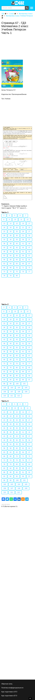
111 (11, 395)
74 (10, 271)
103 (12, 387)
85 (17, 371)
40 (17, 243)
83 (4, 371)
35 (17, 239)
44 (10, 247)
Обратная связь (6, 684)
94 (10, 379)
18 (4, 227)
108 (19, 391)
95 (17, 379)
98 (4, 383)
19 (10, 227)
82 (29, 367)
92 (29, 375)
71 (23, 267)
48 (4, 251)
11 (21, 219)
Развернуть (5, 204)
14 (10, 223)
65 (17, 263)
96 (23, 379)
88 (4, 375)
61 (23, 259)
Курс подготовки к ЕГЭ (9, 695)
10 (15, 219)
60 (17, 259)
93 (4, 379)
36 (23, 239)
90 (17, 375)
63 (4, 263)
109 (26, 391)
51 (23, 251)
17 (29, 223)
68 (4, 267)
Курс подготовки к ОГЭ (9, 692)
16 (23, 223)
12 (27, 219)
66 (23, 263)
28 (4, 235)
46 (23, 247)
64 (10, 263)
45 (17, 247)
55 (17, 255)
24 (10, 231)
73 (4, 271)
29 (10, 235)
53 (4, 255)
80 (17, 275)
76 (23, 271)
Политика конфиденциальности (12, 688)
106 (4, 391)
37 (29, 239)
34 (10, 239)
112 (18, 395)
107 (12, 391)
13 (4, 223)
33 (4, 239)
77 (29, 271)
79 (10, 275)
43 (4, 247)
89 (10, 375)
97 (29, 379)
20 (17, 227)
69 (10, 267)
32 (29, 235)
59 (10, 259)
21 (23, 227)
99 (10, 383)
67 (29, 263)
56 (23, 255)
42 (29, 243)
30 (17, 235)
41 (23, 243)
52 (29, 251)
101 (24, 383)
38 (4, 243)
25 (17, 231)
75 (17, 271)
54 (10, 255)
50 (17, 251)
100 (17, 383)
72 (29, 267)
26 (23, 231)
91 (23, 375)
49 (10, 251)
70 (17, 267)
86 (23, 371)
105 (26, 387)
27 (29, 231)
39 (10, 243)
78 (4, 275)
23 (4, 231)
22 (29, 227)
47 (29, 247)
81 (23, 367)
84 (10, 371)
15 (17, 223)
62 (29, 259)
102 (4, 387)
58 (4, 259)
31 (23, 235)
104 (19, 387)
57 (29, 255)
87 (29, 371)
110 (4, 395)
